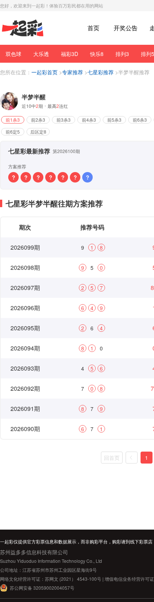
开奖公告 (126, 28)
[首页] (22, 28)
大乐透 (41, 53)
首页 (93, 28)
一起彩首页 (44, 72)
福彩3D (69, 53)
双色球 (13, 53)
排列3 (122, 53)
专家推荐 (72, 72)
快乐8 (97, 53)
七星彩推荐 (100, 72)
